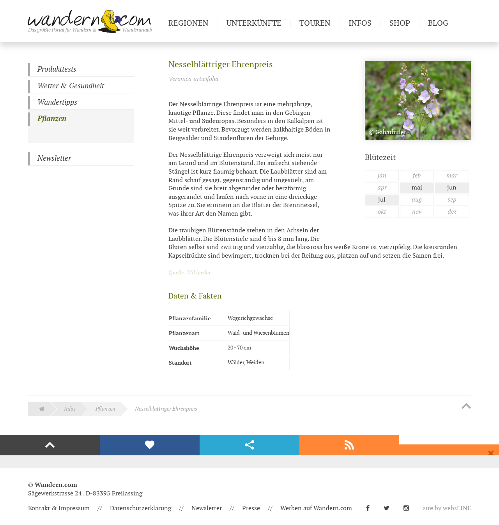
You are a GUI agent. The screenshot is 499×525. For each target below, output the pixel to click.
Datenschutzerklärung (140, 508)
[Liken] (150, 445)
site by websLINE (447, 508)
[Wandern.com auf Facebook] (371, 508)
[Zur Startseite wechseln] (95, 21)
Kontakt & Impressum (59, 508)
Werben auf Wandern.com (316, 508)
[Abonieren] (349, 445)
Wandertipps (57, 102)
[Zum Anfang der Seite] (466, 406)
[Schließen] (491, 453)
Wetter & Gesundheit (70, 86)
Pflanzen (51, 118)
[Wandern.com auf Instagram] (409, 508)
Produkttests (56, 69)
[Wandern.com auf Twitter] (390, 508)
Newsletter (54, 158)
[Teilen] (249, 445)
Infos (70, 409)
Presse (251, 508)
